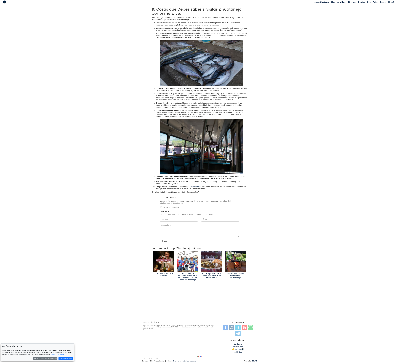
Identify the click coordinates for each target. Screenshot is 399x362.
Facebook (225, 327)
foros (179, 361)
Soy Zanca (237, 344)
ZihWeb (254, 361)
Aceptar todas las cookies (65, 358)
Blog (333, 2)
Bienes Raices (372, 2)
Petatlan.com (238, 347)
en (201, 356)
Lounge (383, 2)
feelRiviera (238, 352)
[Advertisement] (199, 302)
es (198, 356)
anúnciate (185, 361)
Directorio (352, 2)
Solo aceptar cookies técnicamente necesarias (45, 358)
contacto (193, 361)
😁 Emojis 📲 (238, 349)
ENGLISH (391, 2)
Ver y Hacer (341, 2)
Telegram (238, 333)
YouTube (244, 327)
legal (174, 361)
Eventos (361, 2)
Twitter (238, 327)
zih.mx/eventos (195, 187)
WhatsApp (250, 327)
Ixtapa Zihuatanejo (321, 2)
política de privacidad (58, 354)
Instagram (231, 327)
